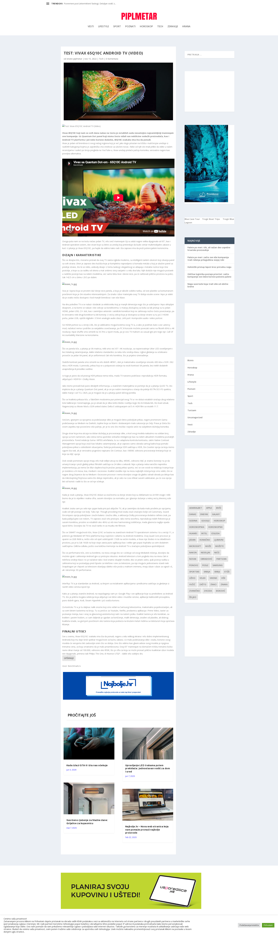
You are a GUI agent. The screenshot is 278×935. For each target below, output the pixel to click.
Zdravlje (173, 26)
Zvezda (208, 590)
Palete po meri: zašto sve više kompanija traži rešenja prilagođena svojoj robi (208, 258)
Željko (192, 597)
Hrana (186, 26)
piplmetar (77, 58)
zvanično (194, 590)
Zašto (202, 584)
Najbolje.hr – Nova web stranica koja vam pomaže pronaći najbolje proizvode (147, 829)
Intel (204, 533)
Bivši (218, 507)
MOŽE (208, 546)
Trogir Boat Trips (211, 219)
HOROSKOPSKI (215, 527)
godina (193, 520)
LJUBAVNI (218, 539)
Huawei (193, 533)
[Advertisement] (209, 91)
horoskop (219, 520)
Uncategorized (195, 417)
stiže (227, 571)
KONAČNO (205, 539)
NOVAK (192, 558)
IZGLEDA (215, 533)
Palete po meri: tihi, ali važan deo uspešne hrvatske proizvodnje (209, 248)
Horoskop (146, 26)
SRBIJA (207, 571)
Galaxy (216, 514)
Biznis (190, 360)
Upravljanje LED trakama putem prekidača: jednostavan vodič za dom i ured (147, 768)
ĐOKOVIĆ (220, 590)
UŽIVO (192, 578)
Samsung (218, 565)
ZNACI (213, 584)
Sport (117, 26)
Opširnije (69, 658)
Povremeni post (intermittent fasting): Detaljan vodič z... (90, 3)
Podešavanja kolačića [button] (249, 925)
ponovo (193, 565)
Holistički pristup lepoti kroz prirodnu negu (209, 267)
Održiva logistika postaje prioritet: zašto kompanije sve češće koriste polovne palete (209, 275)
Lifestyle (103, 26)
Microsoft (195, 546)
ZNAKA (224, 584)
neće (217, 552)
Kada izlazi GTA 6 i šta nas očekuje (87, 765)
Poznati (130, 26)
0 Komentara (112, 58)
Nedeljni (205, 552)
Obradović (206, 558)
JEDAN (192, 539)
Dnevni (204, 514)
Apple (209, 507)
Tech (160, 26)
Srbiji (217, 571)
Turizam (192, 410)
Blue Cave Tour (192, 219)
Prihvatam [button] (268, 925)
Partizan (221, 558)
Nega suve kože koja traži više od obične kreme (208, 285)
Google (205, 520)
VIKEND (213, 578)
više (223, 578)
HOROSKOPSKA (196, 527)
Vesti (91, 26)
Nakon (193, 552)
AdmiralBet (195, 507)
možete (219, 546)
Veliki (202, 578)
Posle (205, 565)
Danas (192, 514)
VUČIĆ (192, 584)
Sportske (194, 571)
